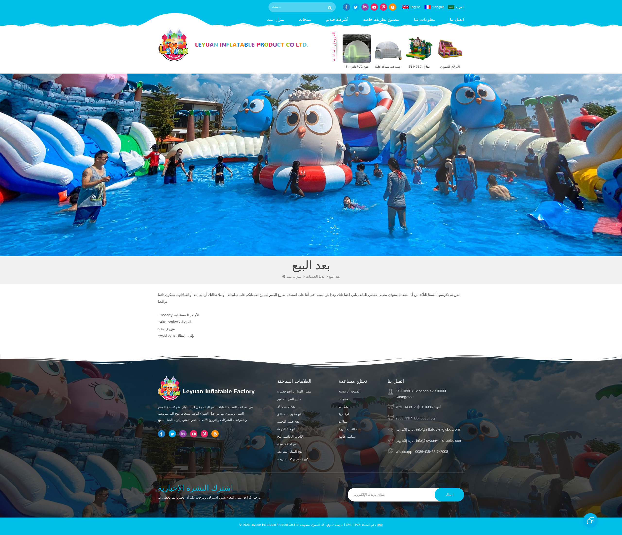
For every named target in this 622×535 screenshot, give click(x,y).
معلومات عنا (424, 20)
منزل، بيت (275, 20)
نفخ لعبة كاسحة (287, 444)
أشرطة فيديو (337, 20)
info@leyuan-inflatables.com (439, 440)
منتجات (305, 20)
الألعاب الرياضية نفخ (290, 436)
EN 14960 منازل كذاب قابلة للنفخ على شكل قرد (419, 67)
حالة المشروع (347, 429)
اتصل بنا (457, 20)
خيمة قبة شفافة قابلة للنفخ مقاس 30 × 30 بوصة (387, 67)
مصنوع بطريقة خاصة (381, 20)
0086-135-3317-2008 (412, 418)
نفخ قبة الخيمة (286, 429)
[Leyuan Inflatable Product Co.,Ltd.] (233, 44)
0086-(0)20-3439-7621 (414, 407)
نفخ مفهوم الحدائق (289, 414)
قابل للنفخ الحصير (289, 399)
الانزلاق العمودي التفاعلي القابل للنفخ (450, 67)
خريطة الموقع (334, 525)
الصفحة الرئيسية (349, 391)
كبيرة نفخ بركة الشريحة (293, 459)
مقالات (342, 421)
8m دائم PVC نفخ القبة (357, 67)
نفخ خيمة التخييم (288, 421)
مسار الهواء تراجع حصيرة (294, 391)
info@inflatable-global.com (438, 429)
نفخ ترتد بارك (286, 406)
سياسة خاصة (347, 436)
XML (349, 525)
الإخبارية (343, 414)
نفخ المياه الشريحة (289, 451)
